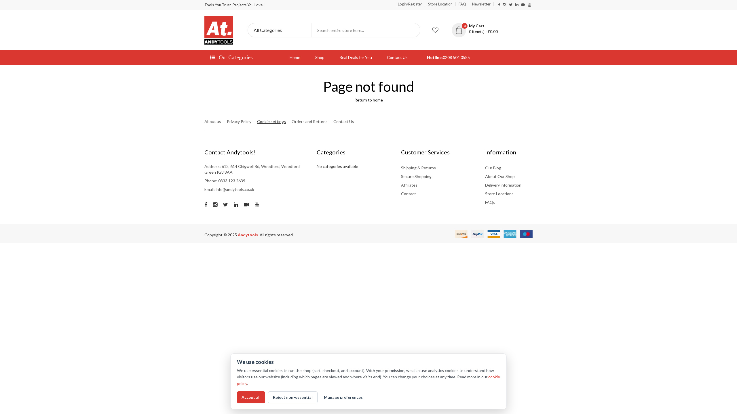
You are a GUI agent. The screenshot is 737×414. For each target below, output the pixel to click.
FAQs (490, 202)
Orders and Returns (310, 121)
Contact (408, 193)
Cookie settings (271, 121)
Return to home (368, 99)
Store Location (440, 4)
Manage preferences (343, 397)
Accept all (251, 397)
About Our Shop (500, 176)
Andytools (248, 234)
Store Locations (499, 193)
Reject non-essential (293, 397)
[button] (479, 28)
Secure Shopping (416, 176)
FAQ (462, 4)
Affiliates (409, 185)
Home (295, 57)
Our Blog (493, 167)
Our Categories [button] (235, 57)
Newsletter (481, 4)
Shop (319, 57)
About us (212, 121)
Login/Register (410, 4)
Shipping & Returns (418, 167)
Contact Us (397, 57)
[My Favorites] (435, 30)
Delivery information (503, 185)
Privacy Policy (239, 121)
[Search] (413, 30)
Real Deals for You (355, 57)
